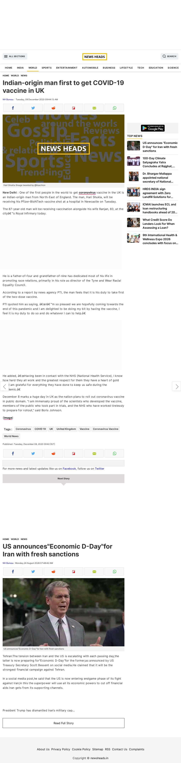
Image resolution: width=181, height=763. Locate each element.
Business (109, 67)
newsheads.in (99, 758)
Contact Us (119, 749)
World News (11, 436)
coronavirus (87, 192)
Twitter (99, 468)
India (20, 67)
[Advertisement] (90, 24)
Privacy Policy (60, 749)
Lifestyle (126, 67)
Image (8, 417)
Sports (47, 67)
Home (8, 67)
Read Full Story (64, 723)
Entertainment (66, 67)
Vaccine (84, 428)
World (32, 67)
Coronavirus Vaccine (105, 428)
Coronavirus (23, 428)
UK (51, 428)
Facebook (69, 468)
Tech (140, 67)
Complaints (136, 749)
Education (156, 67)
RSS (107, 749)
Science (173, 67)
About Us (43, 749)
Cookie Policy (81, 749)
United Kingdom (66, 428)
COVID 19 (40, 428)
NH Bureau (8, 99)
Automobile (90, 67)
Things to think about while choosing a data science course (176, 386)
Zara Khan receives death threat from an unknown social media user (4, 386)
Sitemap (97, 749)
